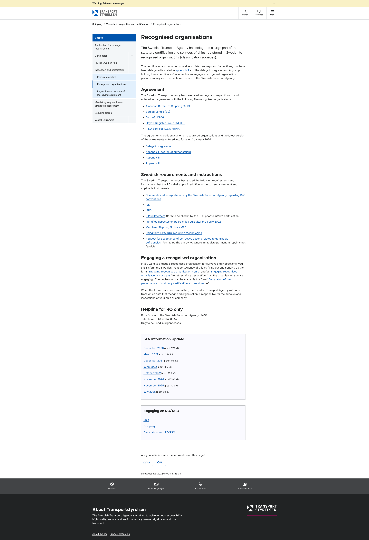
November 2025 (154, 385)
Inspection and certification (134, 24)
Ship (146, 419)
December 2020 (154, 348)
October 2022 (152, 373)
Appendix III (153, 163)
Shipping (97, 24)
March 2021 (151, 354)
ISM (148, 204)
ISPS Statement (155, 216)
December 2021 (153, 360)
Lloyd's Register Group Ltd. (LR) (165, 123)
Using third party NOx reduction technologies (174, 232)
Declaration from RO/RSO (159, 432)
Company (149, 426)
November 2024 (154, 379)
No (161, 462)
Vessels (110, 24)
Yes (148, 462)
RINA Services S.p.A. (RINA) (163, 128)
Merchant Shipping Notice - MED (166, 227)
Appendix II (153, 157)
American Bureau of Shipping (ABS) (168, 106)
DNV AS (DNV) (155, 117)
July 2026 (150, 391)
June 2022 (150, 366)
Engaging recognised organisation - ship (174, 271)
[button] (245, 13)
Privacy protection (120, 533)
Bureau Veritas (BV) (158, 111)
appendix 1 (182, 70)
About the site (99, 533)
